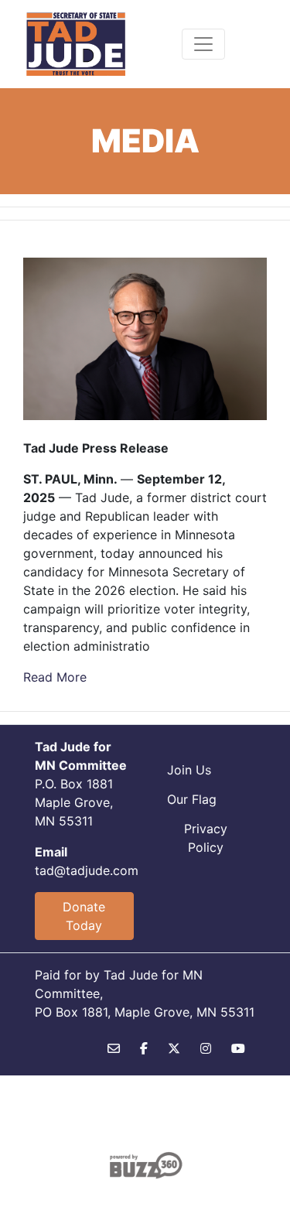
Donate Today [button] (84, 916)
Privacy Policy (205, 838)
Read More (55, 677)
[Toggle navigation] (203, 44)
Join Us (189, 770)
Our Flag (192, 799)
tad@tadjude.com (86, 870)
